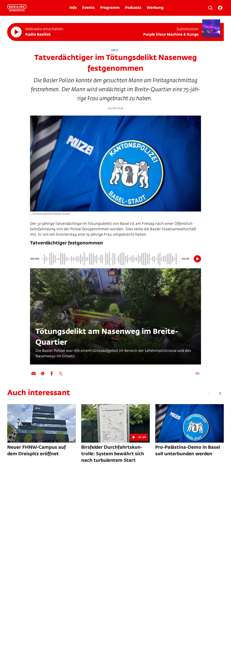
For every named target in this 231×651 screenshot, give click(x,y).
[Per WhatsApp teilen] (42, 373)
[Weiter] (220, 393)
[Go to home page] (16, 8)
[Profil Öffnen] (220, 7)
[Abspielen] (16, 32)
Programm (110, 8)
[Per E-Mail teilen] (33, 373)
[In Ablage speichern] (197, 373)
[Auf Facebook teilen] (51, 373)
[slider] (110, 259)
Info (73, 8)
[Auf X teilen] (60, 373)
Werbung (155, 8)
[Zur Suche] (210, 7)
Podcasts (133, 8)
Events (88, 8)
